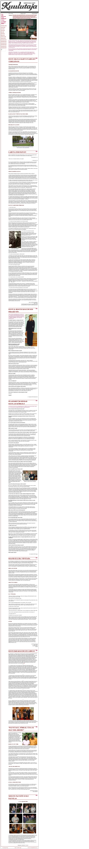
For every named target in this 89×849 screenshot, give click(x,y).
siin (24, 663)
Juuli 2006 (2, 28)
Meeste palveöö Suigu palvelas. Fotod (24, 18)
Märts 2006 (3, 35)
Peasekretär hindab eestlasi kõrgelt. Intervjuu (22, 16)
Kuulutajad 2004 (3, 41)
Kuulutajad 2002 (3, 44)
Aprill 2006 (3, 33)
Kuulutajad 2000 (3, 47)
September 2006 (4, 25)
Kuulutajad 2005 (3, 39)
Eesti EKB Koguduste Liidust (21, 17)
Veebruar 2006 (3, 36)
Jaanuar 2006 (3, 38)
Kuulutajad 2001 (3, 46)
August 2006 (3, 27)
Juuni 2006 (3, 30)
